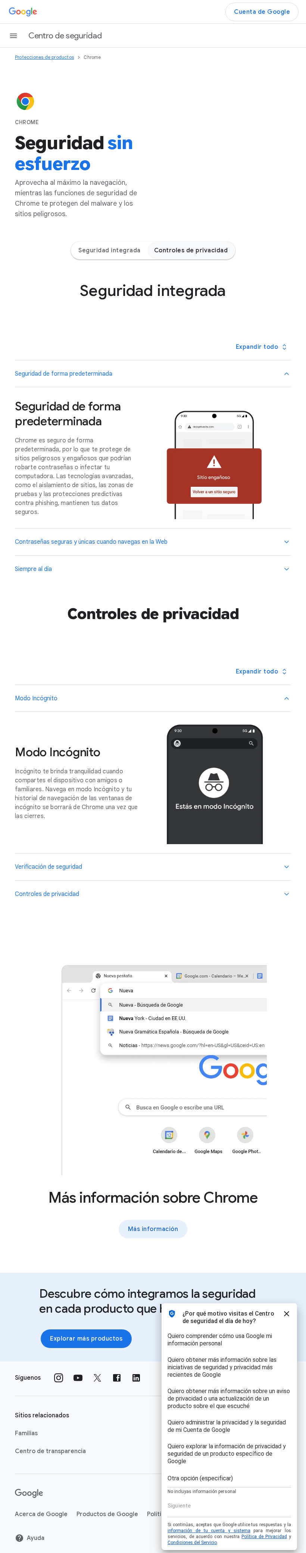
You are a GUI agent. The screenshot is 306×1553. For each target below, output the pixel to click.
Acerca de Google (41, 1514)
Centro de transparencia (50, 1451)
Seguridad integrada (109, 250)
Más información (153, 1229)
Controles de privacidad (191, 250)
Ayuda (35, 1538)
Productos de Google (107, 1514)
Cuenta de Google (262, 12)
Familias (26, 1433)
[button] (153, 373)
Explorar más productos (86, 1338)
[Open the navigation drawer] (13, 36)
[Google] (22, 12)
